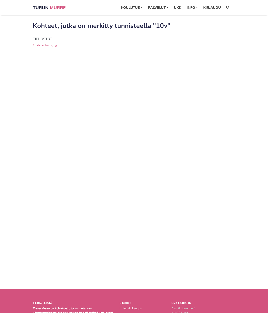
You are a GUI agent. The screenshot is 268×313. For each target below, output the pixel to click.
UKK (177, 7)
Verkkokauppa (132, 308)
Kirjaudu (212, 7)
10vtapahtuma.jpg (45, 45)
